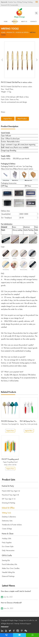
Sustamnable (14, 5)
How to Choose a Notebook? (11, 603)
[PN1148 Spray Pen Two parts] (29, 407)
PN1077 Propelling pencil (10, 459)
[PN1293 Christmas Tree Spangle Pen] (10, 407)
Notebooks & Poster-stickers (12, 525)
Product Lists (8, 479)
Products (15, 21)
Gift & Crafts (7, 555)
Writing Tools (6, 513)
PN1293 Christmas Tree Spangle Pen (10, 421)
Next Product (22, 119)
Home (5, 21)
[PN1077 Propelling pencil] (10, 445)
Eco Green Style (7, 546)
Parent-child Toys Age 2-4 (11, 491)
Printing (24, 2)
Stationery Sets (7, 521)
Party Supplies (7, 542)
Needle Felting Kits (8, 572)
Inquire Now (8, 119)
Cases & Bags (7, 528)
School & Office (22, 32)
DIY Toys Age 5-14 (8, 499)
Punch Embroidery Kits (9, 564)
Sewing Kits (6, 560)
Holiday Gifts (6, 538)
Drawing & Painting (8, 503)
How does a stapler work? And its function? (16, 591)
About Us (24, 21)
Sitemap (16, 623)
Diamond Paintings (8, 576)
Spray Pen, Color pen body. (28, 424)
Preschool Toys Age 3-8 (10, 495)
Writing (19, 2)
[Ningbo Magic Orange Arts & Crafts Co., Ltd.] (19, 12)
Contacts (33, 21)
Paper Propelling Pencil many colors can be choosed (10, 463)
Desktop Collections (9, 517)
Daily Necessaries (8, 550)
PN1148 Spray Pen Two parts (29, 421)
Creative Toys (12, 2)
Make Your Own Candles (11, 568)
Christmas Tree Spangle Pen (10, 424)
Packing (29, 2)
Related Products (8, 392)
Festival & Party (8, 486)
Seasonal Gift (5, 5)
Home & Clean (7, 534)
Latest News (8, 585)
